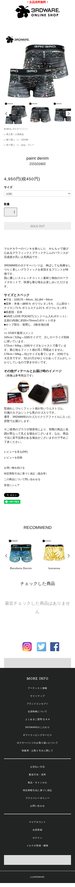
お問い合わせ (37, 806)
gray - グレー (27, 145)
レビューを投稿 (13, 457)
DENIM (24, 139)
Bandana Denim (21, 568)
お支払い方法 (37, 767)
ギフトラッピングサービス (37, 735)
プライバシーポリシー (37, 798)
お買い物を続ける (14, 467)
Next (68, 113)
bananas (54, 568)
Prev (6, 113)
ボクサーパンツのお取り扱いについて (37, 743)
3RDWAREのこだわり (37, 727)
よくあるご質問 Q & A (37, 719)
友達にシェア (12, 485)
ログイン (37, 838)
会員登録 (37, 830)
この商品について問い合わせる (22, 479)
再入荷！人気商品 (15, 134)
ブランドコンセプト (37, 703)
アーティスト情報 (37, 688)
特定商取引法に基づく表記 (37, 790)
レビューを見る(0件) (16, 451)
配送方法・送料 (37, 774)
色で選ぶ (11, 145)
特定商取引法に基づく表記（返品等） (26, 473)
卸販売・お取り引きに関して (37, 750)
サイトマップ (37, 696)
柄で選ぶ (11, 139)
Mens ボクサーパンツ (17, 129)
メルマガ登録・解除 (37, 845)
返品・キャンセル (37, 782)
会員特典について (37, 711)
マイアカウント (37, 822)
